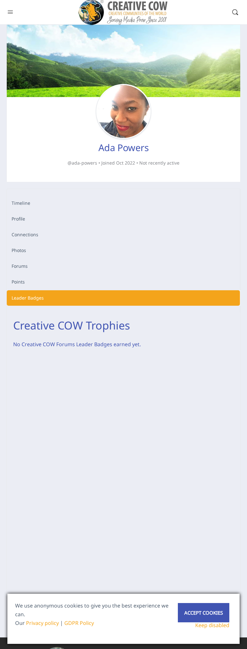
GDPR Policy (79, 622)
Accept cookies (203, 612)
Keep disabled (212, 625)
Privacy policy (42, 622)
